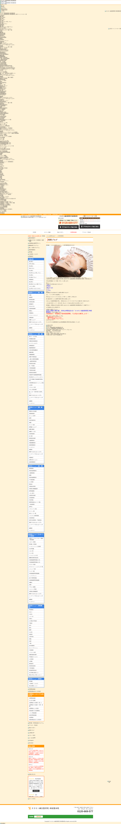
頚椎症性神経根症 (4, 50)
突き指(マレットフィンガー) (6, 66)
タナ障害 (2, 110)
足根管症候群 (3, 116)
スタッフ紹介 (3, 210)
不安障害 (2, 181)
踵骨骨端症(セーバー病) (5, 119)
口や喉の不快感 (3, 168)
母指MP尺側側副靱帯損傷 (6, 65)
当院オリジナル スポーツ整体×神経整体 (9, 133)
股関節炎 (2, 24)
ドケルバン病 (3, 71)
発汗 (1, 170)
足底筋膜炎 (2, 117)
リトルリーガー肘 (4, 140)
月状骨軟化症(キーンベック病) (7, 69)
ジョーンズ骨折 (3, 156)
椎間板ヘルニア (3, 85)
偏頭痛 (1, 32)
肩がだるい (2, 19)
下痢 (1, 178)
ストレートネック (4, 40)
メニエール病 (3, 182)
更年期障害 (2, 179)
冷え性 (1, 173)
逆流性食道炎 (3, 189)
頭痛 (1, 31)
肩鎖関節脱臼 (3, 53)
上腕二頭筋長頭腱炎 (4, 58)
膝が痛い (2, 25)
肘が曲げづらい (3, 23)
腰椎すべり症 (3, 88)
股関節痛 (2, 103)
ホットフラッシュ (4, 180)
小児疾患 (2, 186)
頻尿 (1, 177)
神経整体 (2, 162)
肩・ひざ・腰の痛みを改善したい (8, 73)
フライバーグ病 (3, 122)
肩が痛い (2, 18)
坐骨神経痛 (2, 89)
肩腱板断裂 (2, 56)
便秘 (1, 176)
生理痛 (1, 187)
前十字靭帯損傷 (3, 151)
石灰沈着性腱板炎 (4, 54)
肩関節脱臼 (2, 52)
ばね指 (1, 70)
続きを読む (36, 790)
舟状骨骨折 (2, 127)
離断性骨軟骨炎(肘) (4, 141)
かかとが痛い (3, 28)
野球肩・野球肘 (3, 135)
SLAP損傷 (2, 137)
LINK (75, 821)
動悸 (1, 172)
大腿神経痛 (2, 105)
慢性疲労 (2, 188)
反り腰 (1, 90)
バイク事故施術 (3, 206)
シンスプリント (3, 150)
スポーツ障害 (3, 134)
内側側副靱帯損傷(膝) (5, 152)
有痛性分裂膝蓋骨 (4, 157)
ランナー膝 (2, 148)
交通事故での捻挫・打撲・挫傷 (7, 202)
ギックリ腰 (2, 84)
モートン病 (2, 123)
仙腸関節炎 (2, 92)
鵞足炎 (1, 111)
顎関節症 (2, 39)
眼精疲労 (2, 35)
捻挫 (1, 154)
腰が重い (2, 16)
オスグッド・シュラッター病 (7, 145)
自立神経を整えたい (4, 192)
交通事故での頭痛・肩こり (6, 201)
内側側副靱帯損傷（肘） (6, 142)
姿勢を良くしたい (4, 100)
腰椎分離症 (2, 86)
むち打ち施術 (3, 200)
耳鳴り (1, 167)
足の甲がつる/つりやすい (6, 29)
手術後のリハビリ (4, 184)
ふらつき (2, 165)
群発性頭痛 (2, 34)
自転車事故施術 (3, 207)
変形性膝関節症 (3, 108)
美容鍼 (1, 195)
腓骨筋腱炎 (2, 114)
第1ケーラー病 (3, 124)
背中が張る (2, 17)
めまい (1, 163)
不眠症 (1, 169)
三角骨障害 (2, 120)
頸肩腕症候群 (3, 49)
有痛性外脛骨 (3, 112)
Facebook (2, 213)
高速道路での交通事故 (5, 204)
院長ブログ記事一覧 (36, 236)
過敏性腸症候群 (3, 183)
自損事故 (2, 208)
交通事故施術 (3, 199)
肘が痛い (2, 22)
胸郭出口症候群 (3, 78)
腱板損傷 (2, 55)
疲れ (1, 171)
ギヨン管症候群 (3, 72)
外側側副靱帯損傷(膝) (5, 149)
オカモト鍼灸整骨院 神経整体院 (7, 13)
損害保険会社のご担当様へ (6, 209)
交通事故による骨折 (4, 203)
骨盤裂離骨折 (3, 93)
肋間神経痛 (2, 79)
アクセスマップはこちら (66, 329)
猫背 (1, 81)
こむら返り (2, 115)
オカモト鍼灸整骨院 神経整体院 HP (54, 327)
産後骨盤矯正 (3, 94)
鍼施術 (1, 45)
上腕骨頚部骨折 (3, 59)
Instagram (2, 212)
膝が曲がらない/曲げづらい (6, 26)
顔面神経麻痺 (3, 37)
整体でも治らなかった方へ (6, 43)
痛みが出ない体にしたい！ (6, 193)
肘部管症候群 (3, 60)
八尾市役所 (38, 816)
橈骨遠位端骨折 (3, 64)
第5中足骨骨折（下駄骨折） (6, 128)
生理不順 (2, 175)
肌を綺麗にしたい (4, 197)
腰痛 (1, 83)
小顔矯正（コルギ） (4, 196)
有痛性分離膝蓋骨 (4, 113)
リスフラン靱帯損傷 (4, 125)
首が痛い (2, 20)
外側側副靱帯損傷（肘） (6, 143)
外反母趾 (2, 118)
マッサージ (2, 95)
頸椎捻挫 (2, 41)
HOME (29, 236)
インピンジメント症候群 (6, 136)
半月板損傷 (2, 109)
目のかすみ (2, 36)
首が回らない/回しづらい (6, 21)
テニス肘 (2, 139)
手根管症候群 (3, 63)
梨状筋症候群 (3, 91)
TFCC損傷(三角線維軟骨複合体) (7, 68)
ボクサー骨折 (3, 144)
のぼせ (1, 164)
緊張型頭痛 (2, 33)
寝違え (1, 38)
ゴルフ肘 (2, 138)
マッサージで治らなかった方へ (7, 44)
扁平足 (1, 121)
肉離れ (1, 153)
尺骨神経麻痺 (3, 62)
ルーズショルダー (4, 51)
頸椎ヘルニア (3, 42)
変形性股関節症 (3, 104)
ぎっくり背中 (3, 80)
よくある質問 (3, 211)
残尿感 (1, 174)
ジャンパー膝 (3, 147)
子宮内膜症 (2, 190)
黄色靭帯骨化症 (3, 191)
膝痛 (1, 107)
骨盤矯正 (2, 99)
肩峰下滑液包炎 (3, 57)
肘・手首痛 (2, 61)
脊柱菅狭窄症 (3, 82)
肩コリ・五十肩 (3, 48)
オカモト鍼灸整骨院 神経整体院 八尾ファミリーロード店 (13, 14)
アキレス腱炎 (3, 155)
